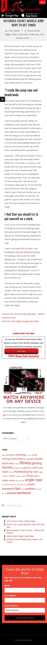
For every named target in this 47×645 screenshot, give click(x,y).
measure (5, 476)
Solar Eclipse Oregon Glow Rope (25, 321)
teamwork (8, 488)
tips (37, 34)
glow (14, 468)
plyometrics (35, 476)
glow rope (19, 468)
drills (11, 463)
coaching (21, 454)
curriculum (16, 458)
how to (11, 472)
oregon (23, 476)
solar (14, 485)
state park (20, 485)
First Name (10, 596)
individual (20, 471)
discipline (30, 459)
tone (42, 34)
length (41, 472)
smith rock (8, 485)
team (31, 484)
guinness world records (33, 467)
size (3, 485)
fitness (15, 34)
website (12, 493)
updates (30, 488)
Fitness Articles (33, 30)
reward (12, 480)
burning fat (10, 455)
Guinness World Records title (28, 252)
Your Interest (11, 606)
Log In (42, 2)
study (26, 485)
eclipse (16, 464)
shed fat (22, 480)
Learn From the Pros (23, 333)
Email (7, 585)
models (32, 34)
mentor (12, 476)
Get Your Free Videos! (25, 618)
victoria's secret (22, 38)
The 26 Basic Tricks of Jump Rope (21, 521)
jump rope (23, 34)
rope (17, 480)
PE (28, 475)
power (5, 480)
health (5, 471)
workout (24, 492)
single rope (33, 479)
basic (3, 455)
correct (28, 455)
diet (25, 459)
